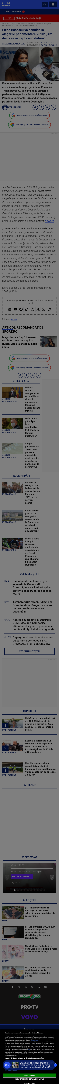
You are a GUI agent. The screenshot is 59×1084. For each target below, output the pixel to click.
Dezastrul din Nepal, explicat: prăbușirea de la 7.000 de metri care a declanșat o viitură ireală (35, 1065)
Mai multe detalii (34, 1040)
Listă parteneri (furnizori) (11, 1070)
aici (29, 1049)
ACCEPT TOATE (29, 1075)
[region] (29, 1056)
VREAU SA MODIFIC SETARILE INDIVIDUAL (29, 1079)
